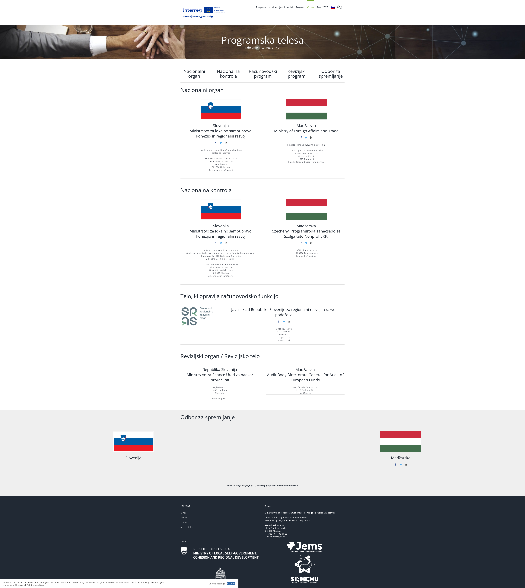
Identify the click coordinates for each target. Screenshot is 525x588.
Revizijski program (297, 73)
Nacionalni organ (194, 73)
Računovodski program (263, 73)
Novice (183, 517)
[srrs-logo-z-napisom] (198, 307)
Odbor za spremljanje (331, 73)
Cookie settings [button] (217, 583)
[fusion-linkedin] (226, 143)
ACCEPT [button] (231, 583)
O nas (183, 512)
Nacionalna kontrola (228, 73)
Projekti (184, 522)
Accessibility (186, 527)
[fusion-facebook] (216, 143)
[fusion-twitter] (221, 143)
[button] (339, 7)
